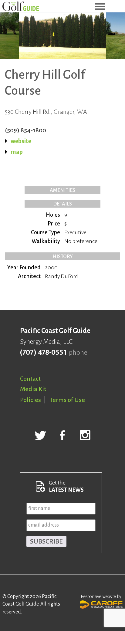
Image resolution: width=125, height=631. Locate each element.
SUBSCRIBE (46, 541)
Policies (30, 399)
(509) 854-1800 (25, 130)
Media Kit (33, 389)
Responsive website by (101, 596)
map (17, 152)
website (21, 141)
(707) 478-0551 (43, 353)
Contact (30, 378)
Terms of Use (67, 399)
